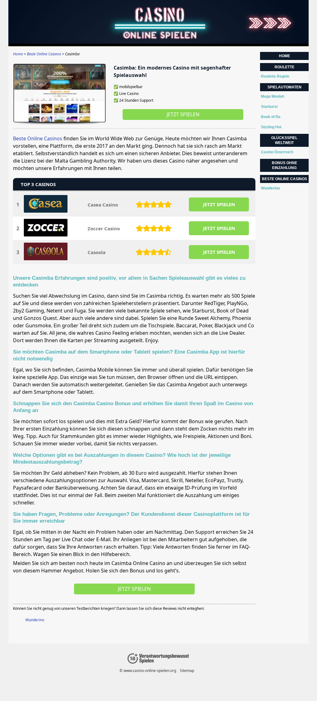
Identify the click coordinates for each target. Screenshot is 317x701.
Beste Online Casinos (37, 138)
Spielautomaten (284, 87)
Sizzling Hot (271, 127)
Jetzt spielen (183, 114)
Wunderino (34, 619)
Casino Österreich (277, 152)
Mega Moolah (272, 96)
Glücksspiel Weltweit (284, 140)
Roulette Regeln (275, 76)
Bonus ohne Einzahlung (284, 165)
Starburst (269, 106)
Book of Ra (270, 117)
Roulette (284, 67)
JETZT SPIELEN (219, 204)
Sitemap (187, 670)
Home (284, 56)
